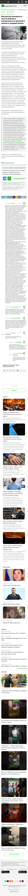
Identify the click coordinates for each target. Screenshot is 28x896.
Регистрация (14, 386)
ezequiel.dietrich (15, 318)
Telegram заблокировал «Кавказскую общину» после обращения (12, 825)
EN (4, 1)
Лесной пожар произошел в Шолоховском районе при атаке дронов (12, 414)
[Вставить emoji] (17, 370)
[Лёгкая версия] (8, 2)
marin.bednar (15, 307)
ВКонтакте (11, 142)
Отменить (14, 390)
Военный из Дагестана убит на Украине (13, 633)
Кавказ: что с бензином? (9, 9)
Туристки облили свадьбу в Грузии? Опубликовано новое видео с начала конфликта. (12, 800)
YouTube (7, 141)
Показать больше (14, 854)
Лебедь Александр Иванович (11, 585)
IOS (23, 125)
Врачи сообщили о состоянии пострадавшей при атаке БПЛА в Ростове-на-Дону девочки (13, 493)
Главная (3, 11)
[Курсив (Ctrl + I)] (7, 370)
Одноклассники (20, 142)
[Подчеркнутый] (10, 370)
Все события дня (22, 668)
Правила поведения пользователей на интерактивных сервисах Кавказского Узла (14, 886)
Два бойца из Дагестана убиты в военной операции (13, 660)
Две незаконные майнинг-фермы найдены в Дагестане (13, 522)
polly (13, 203)
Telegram (20, 118)
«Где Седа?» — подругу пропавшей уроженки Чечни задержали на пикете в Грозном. (13, 747)
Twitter (20, 137)
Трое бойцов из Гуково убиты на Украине (13, 666)
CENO (4, 122)
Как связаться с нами (11, 869)
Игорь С (14, 332)
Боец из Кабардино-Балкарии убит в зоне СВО (13, 639)
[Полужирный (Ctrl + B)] (4, 370)
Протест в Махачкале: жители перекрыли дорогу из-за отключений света (13, 773)
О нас (2, 869)
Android (20, 125)
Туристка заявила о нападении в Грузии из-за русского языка (13, 849)
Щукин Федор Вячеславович (11, 604)
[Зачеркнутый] (13, 370)
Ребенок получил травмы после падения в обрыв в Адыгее (12, 468)
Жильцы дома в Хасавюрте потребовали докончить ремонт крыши (12, 439)
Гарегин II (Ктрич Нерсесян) (11, 623)
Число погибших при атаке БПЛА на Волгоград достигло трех (12, 653)
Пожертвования (23, 869)
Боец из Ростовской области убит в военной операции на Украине (12, 646)
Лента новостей (10, 11)
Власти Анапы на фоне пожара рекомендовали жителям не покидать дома (12, 547)
